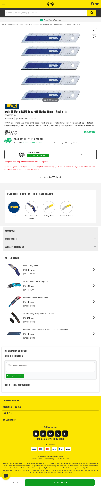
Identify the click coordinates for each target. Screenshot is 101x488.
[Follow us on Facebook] (36, 433)
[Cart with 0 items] (97, 3)
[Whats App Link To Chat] (13, 474)
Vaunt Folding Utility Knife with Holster (38, 314)
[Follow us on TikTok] (65, 433)
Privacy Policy (37, 459)
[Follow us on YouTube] (50, 433)
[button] (3, 3)
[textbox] (50, 367)
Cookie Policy (49, 459)
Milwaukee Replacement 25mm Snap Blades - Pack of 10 (45, 330)
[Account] (92, 3)
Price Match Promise (52, 20)
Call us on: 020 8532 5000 (50, 439)
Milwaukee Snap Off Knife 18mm (35, 298)
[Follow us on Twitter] (58, 433)
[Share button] (94, 30)
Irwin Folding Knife (30, 266)
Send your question (15, 376)
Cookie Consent (63, 459)
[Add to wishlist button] (94, 36)
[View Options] (94, 269)
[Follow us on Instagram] (43, 433)
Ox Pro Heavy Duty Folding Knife (35, 282)
